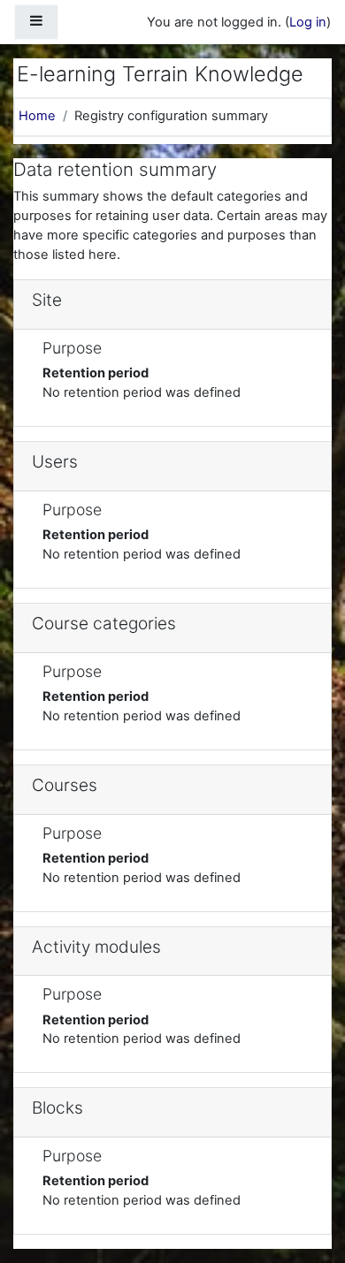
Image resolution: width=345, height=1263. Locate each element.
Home (37, 116)
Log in (307, 22)
